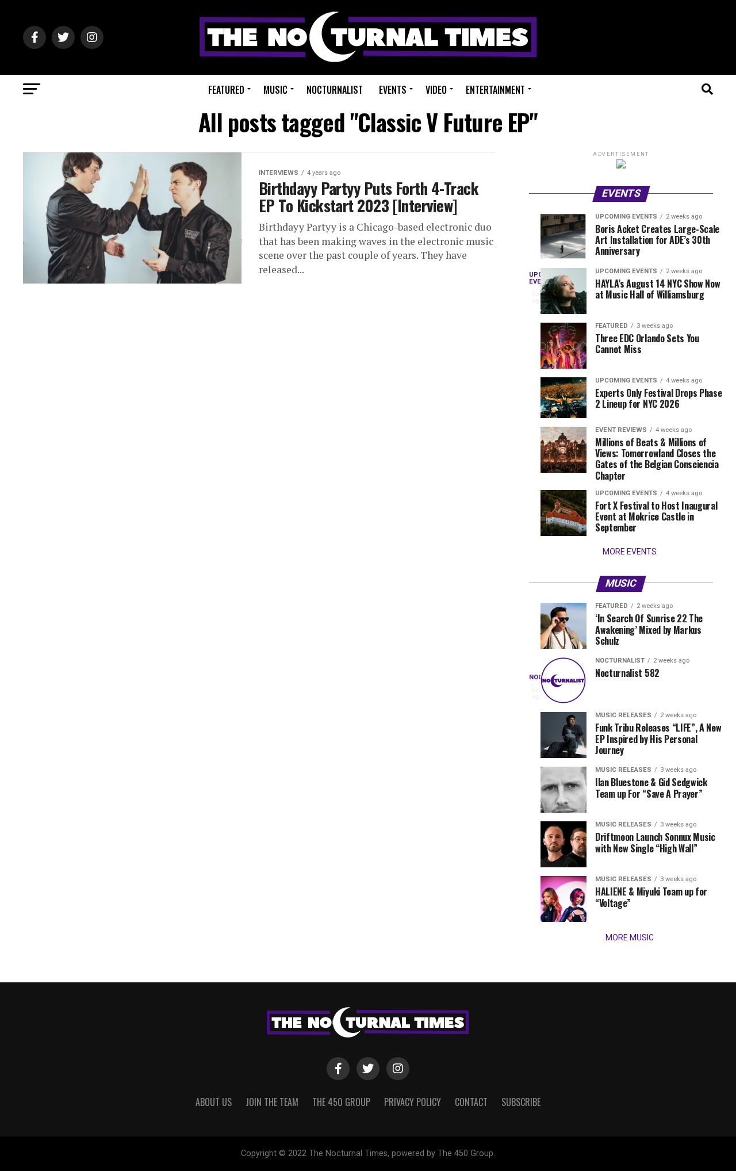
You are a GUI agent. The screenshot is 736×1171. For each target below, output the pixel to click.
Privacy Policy (412, 1102)
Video (436, 90)
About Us (213, 1102)
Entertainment (495, 90)
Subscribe (520, 1102)
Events (393, 90)
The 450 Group (341, 1102)
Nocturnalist (334, 90)
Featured (226, 90)
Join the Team (272, 1102)
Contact (471, 1102)
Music (275, 90)
